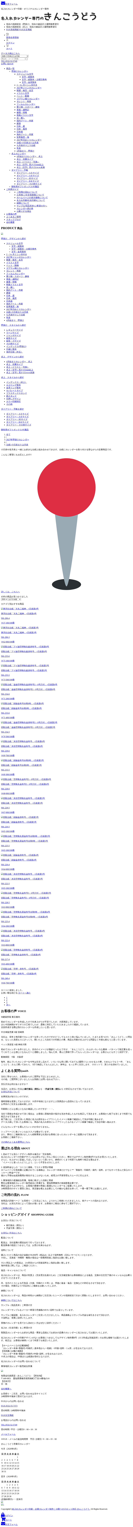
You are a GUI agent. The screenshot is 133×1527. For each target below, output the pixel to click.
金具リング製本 (13, 388)
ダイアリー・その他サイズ (29, 184)
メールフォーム (8, 1434)
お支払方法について (10, 1092)
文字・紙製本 (28, 77)
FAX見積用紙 (12, 29)
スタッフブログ (13, 219)
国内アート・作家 (25, 121)
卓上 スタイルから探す (12, 377)
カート (9, 48)
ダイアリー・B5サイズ (27, 178)
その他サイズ (12, 344)
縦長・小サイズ (13, 341)
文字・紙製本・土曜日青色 (34, 79)
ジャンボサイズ (13, 335)
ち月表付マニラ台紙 (26, 145)
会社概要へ (6, 1389)
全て (8, 434)
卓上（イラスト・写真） (28, 162)
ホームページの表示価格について (32, 197)
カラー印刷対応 (13, 401)
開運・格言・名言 (25, 90)
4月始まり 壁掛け (25, 151)
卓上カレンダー (18, 154)
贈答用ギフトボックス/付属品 (25, 186)
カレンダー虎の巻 (25, 208)
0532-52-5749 (9, 61)
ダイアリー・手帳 (19, 170)
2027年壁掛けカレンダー (17, 440)
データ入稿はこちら (10, 53)
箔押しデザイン (13, 399)
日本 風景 (22, 129)
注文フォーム (11, 4)
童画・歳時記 (23, 110)
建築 (19, 123)
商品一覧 (10, 68)
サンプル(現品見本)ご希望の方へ (32, 206)
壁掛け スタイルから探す (13, 325)
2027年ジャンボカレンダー (29, 88)
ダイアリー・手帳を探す (12, 409)
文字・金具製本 (29, 82)
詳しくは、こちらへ (10, 592)
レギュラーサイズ (14, 330)
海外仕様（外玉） (14, 352)
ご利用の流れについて (27, 192)
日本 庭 (21, 126)
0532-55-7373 (9, 1406)
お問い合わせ (7, 64)
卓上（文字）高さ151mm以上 (30, 165)
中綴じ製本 (11, 349)
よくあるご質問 (13, 217)
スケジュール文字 (25, 74)
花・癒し (21, 118)
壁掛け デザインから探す (13, 238)
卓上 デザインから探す (12, 357)
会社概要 (10, 222)
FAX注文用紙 (25, 29)
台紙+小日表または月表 (28, 143)
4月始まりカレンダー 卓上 (30, 156)
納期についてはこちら (11, 1300)
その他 (9, 404)
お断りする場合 (24, 211)
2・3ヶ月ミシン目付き (27, 85)
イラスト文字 (23, 93)
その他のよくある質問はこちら (15, 1142)
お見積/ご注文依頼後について (30, 195)
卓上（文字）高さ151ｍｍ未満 (31, 167)
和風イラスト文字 (25, 115)
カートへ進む (24, 993)
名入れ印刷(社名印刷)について (31, 200)
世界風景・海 (23, 137)
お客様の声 (11, 214)
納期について (23, 203)
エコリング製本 (13, 385)
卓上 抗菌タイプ (25, 159)
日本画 (20, 132)
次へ (8, 1005)
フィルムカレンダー (26, 104)
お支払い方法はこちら (11, 1233)
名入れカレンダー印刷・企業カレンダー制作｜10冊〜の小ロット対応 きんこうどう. (51, 1509)
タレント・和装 (24, 101)
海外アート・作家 (25, 134)
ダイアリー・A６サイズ (28, 175)
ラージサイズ (12, 333)
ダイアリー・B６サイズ (28, 181)
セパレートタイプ (14, 390)
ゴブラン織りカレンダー (28, 99)
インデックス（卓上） (16, 382)
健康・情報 (22, 112)
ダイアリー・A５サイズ (28, 173)
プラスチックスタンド (16, 393)
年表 (19, 148)
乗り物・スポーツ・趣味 (28, 107)
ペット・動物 (23, 96)
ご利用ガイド (12, 189)
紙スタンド (11, 396)
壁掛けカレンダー (19, 71)
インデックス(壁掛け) (16, 346)
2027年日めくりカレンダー (29, 140)
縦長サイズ (11, 338)
